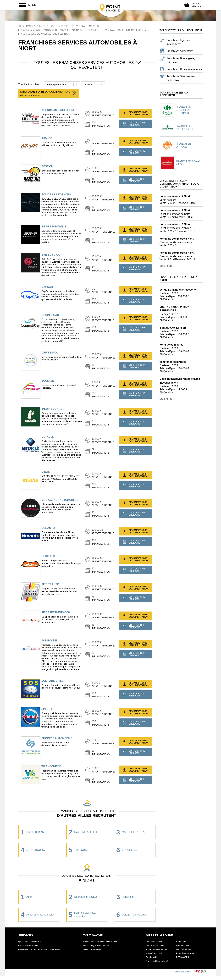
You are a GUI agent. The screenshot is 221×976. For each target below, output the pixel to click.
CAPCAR (47, 287)
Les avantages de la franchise (96, 945)
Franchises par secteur (39, 26)
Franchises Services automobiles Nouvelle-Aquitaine (50, 30)
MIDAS (45, 471)
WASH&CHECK (51, 766)
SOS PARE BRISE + (53, 680)
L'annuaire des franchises (29, 945)
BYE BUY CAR (50, 254)
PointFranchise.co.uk (155, 945)
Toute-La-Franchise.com (156, 949)
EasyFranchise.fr (153, 957)
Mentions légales (183, 949)
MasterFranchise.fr (154, 953)
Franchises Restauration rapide (185, 69)
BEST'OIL (47, 166)
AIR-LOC (46, 138)
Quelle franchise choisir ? (29, 942)
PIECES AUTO (50, 584)
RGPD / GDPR (182, 957)
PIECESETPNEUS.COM (55, 612)
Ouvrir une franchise (92, 949)
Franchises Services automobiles (78, 26)
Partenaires (181, 942)
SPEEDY (46, 709)
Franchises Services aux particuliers (181, 78)
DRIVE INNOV (49, 352)
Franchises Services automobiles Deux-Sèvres (115, 30)
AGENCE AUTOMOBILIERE (58, 110)
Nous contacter (182, 945)
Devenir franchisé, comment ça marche (100, 942)
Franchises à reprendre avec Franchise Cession (39, 949)
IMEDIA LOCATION (52, 409)
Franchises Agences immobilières (178, 42)
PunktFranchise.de (154, 942)
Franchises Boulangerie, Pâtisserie (181, 60)
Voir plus (166, 266)
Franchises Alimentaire (180, 51)
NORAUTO (48, 528)
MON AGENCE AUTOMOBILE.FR (61, 500)
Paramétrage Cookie (185, 953)
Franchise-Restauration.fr (157, 961)
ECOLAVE (47, 380)
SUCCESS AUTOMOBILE (56, 738)
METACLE (47, 437)
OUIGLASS (48, 556)
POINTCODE (49, 640)
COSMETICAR (50, 315)
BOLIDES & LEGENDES (56, 194)
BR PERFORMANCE (54, 226)
